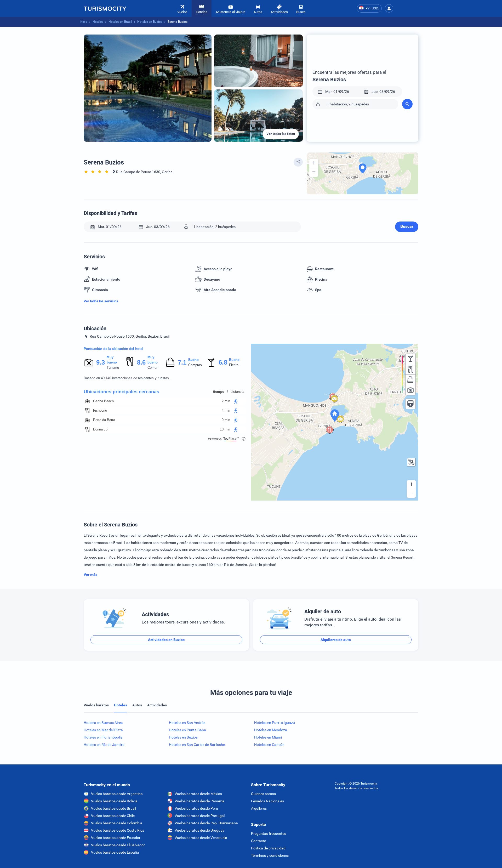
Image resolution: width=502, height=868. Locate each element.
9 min (226, 420)
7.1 (182, 362)
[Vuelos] (105, 8)
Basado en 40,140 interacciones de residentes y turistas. (127, 378)
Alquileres (259, 808)
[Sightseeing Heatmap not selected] (410, 390)
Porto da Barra (104, 420)
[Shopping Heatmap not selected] (410, 380)
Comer (152, 368)
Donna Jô (100, 429)
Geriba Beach (103, 401)
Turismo (113, 368)
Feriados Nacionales (267, 801)
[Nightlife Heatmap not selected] (410, 359)
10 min (225, 429)
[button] (389, 8)
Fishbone (100, 410)
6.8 (223, 362)
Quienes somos (263, 794)
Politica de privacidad (268, 848)
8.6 (141, 362)
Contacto (258, 841)
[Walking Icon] (235, 401)
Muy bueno (112, 359)
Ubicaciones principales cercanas (121, 391)
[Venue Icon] (87, 401)
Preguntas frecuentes (268, 833)
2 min (226, 401)
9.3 (100, 362)
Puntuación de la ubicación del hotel (113, 349)
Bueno (193, 360)
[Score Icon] (89, 362)
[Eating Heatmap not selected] (410, 369)
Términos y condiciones (270, 855)
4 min (226, 410)
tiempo (218, 392)
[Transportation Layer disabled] (410, 404)
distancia (237, 392)
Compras (195, 365)
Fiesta (233, 365)
